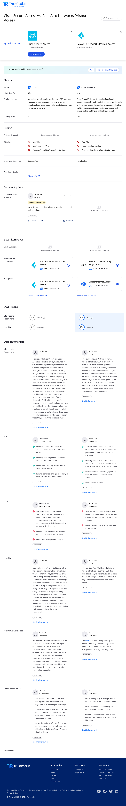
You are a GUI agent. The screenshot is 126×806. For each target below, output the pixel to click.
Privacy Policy (34, 790)
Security (23, 790)
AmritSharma (43, 438)
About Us (54, 770)
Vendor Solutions (105, 770)
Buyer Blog (79, 773)
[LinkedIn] (117, 791)
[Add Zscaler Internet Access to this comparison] (117, 284)
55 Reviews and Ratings (84, 47)
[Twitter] (111, 791)
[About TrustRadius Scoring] (29, 87)
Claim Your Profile (106, 773)
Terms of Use (12, 790)
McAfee (88, 641)
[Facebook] (105, 791)
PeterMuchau (44, 503)
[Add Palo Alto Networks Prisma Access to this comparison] (68, 265)
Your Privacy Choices (51, 790)
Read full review (39, 428)
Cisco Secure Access (39, 44)
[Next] (70, 195)
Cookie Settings (13, 793)
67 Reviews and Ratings (35, 47)
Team (53, 773)
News (53, 778)
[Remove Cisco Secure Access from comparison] (72, 32)
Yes (91, 70)
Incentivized (32, 215)
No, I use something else (107, 70)
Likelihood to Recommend (9, 317)
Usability (7, 327)
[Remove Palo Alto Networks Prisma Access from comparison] (121, 32)
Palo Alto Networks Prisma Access (96, 44)
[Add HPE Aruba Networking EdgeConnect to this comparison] (117, 265)
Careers (54, 776)
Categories (79, 770)
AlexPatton (43, 691)
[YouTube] (99, 791)
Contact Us (55, 781)
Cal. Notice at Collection (71, 790)
